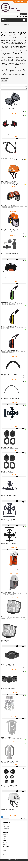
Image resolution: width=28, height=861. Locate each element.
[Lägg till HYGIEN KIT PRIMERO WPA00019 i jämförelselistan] (23, 429)
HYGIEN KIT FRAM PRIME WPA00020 (10, 399)
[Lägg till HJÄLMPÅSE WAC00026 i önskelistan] (17, 284)
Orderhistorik (5, 850)
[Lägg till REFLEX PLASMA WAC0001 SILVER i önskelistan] (17, 719)
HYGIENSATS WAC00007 (7, 471)
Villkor (4, 830)
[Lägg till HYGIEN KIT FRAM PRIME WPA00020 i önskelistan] (17, 404)
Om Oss (4, 824)
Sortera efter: (24, 82)
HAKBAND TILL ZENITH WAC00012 (9, 157)
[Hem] (17, 16)
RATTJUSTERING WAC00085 (8, 664)
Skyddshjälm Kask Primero (7, 809)
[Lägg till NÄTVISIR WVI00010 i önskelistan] (17, 646)
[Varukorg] (23, 16)
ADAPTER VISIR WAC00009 (7, 133)
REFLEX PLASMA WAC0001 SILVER (9, 713)
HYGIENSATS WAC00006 (7, 447)
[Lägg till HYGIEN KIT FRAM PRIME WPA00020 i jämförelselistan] (23, 404)
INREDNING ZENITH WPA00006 (8, 519)
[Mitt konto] (20, 16)
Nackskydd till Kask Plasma (7, 568)
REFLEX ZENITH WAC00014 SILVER (9, 761)
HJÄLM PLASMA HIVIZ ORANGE (8, 181)
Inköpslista (5, 852)
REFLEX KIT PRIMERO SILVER (8, 737)
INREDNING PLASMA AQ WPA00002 (9, 495)
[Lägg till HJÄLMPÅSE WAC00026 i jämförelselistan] (23, 284)
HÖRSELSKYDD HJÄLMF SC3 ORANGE (10, 350)
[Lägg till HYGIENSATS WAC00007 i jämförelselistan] (23, 477)
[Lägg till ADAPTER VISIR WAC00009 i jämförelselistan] (23, 139)
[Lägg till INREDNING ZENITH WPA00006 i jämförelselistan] (23, 525)
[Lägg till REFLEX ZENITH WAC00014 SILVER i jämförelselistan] (23, 767)
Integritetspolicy (6, 828)
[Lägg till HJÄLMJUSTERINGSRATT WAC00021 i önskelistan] (17, 259)
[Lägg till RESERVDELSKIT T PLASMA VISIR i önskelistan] (17, 791)
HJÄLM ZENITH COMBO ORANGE (9, 205)
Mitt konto (5, 848)
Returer (4, 836)
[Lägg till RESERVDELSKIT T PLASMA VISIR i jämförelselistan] (23, 791)
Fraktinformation (6, 826)
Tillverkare (5, 842)
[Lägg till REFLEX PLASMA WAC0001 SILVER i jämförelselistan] (23, 719)
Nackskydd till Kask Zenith (7, 592)
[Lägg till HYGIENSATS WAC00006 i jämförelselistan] (23, 453)
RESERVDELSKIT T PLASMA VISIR (9, 785)
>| (8, 816)
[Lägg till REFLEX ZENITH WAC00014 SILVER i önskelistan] (17, 767)
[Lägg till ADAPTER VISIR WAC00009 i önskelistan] (17, 139)
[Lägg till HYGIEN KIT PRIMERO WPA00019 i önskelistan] (17, 429)
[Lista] (2, 80)
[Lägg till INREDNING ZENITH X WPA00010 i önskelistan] (17, 550)
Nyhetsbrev (5, 854)
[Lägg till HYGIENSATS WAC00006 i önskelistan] (17, 453)
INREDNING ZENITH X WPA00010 (9, 544)
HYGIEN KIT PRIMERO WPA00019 (9, 423)
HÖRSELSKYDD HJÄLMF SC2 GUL (9, 326)
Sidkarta (4, 838)
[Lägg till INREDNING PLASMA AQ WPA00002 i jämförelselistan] (23, 501)
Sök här (23, 14)
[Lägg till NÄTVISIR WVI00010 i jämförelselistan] (23, 646)
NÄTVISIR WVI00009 (6, 616)
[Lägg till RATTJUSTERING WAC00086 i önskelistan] (17, 695)
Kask (9, 24)
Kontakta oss (5, 834)
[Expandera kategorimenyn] (24, 20)
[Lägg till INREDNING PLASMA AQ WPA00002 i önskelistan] (17, 501)
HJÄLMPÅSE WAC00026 (6, 278)
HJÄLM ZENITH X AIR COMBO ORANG (10, 229)
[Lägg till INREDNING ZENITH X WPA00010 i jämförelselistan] (23, 550)
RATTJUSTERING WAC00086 (8, 689)
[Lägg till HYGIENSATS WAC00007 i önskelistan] (17, 477)
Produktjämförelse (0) (5, 78)
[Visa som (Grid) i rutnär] (5, 80)
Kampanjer (5, 844)
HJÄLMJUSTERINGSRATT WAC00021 (9, 253)
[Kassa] (26, 16)
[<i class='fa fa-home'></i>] (2, 24)
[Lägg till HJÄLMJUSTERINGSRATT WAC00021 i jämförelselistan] (23, 259)
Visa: (26, 86)
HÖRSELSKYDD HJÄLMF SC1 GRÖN (9, 302)
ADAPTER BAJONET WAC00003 (8, 108)
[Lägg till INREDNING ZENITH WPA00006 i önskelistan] (17, 525)
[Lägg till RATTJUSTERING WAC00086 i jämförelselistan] (23, 695)
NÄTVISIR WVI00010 (6, 640)
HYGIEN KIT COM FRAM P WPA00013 (10, 374)
